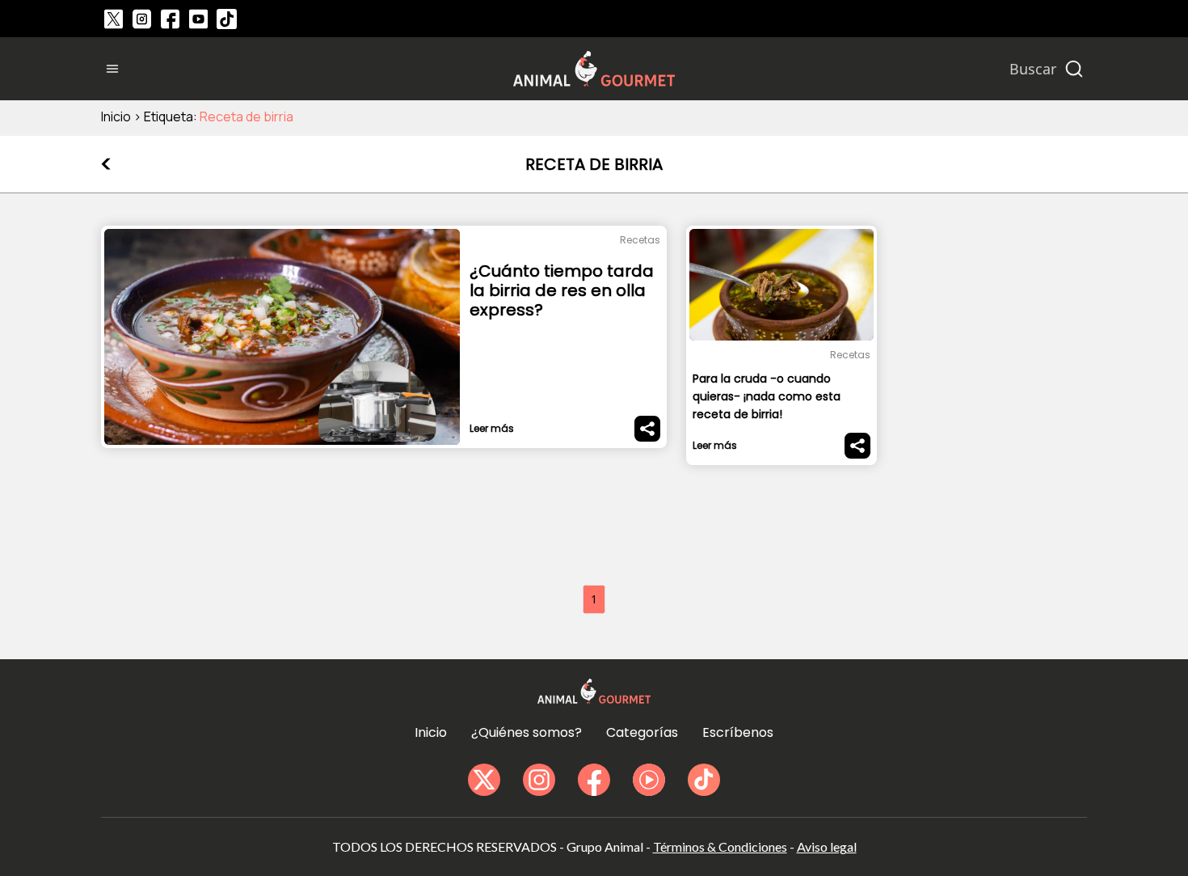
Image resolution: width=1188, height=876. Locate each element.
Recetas (640, 240)
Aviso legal (827, 846)
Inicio (116, 116)
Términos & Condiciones (720, 846)
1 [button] (594, 599)
